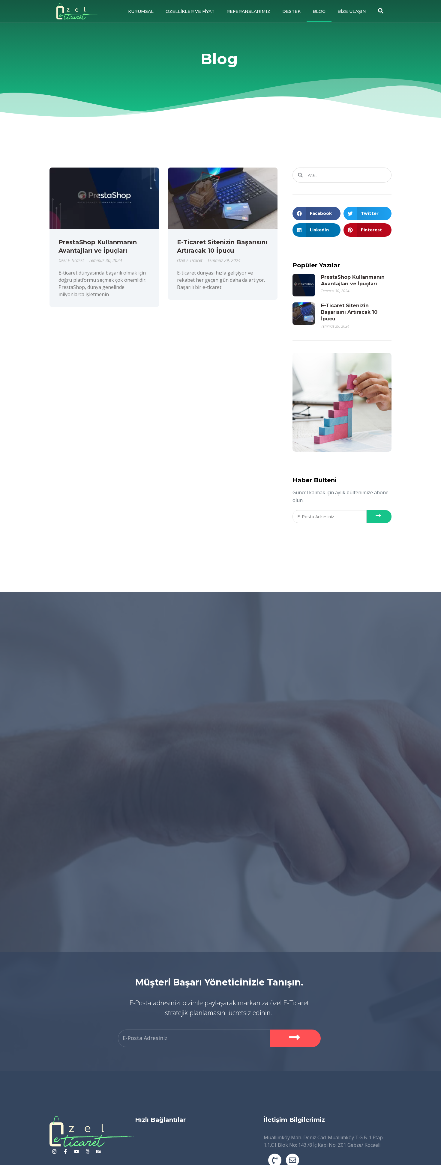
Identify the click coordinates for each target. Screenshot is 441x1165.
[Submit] (379, 516)
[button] (316, 213)
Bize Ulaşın (352, 11)
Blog (319, 11)
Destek (291, 11)
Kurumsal (141, 11)
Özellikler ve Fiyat (190, 11)
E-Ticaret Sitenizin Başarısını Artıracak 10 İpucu (349, 312)
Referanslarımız (248, 11)
